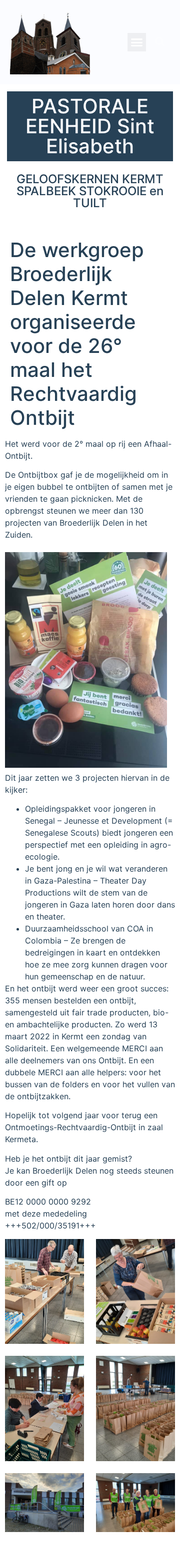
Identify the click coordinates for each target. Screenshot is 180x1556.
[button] (137, 42)
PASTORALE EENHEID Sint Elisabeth (90, 126)
